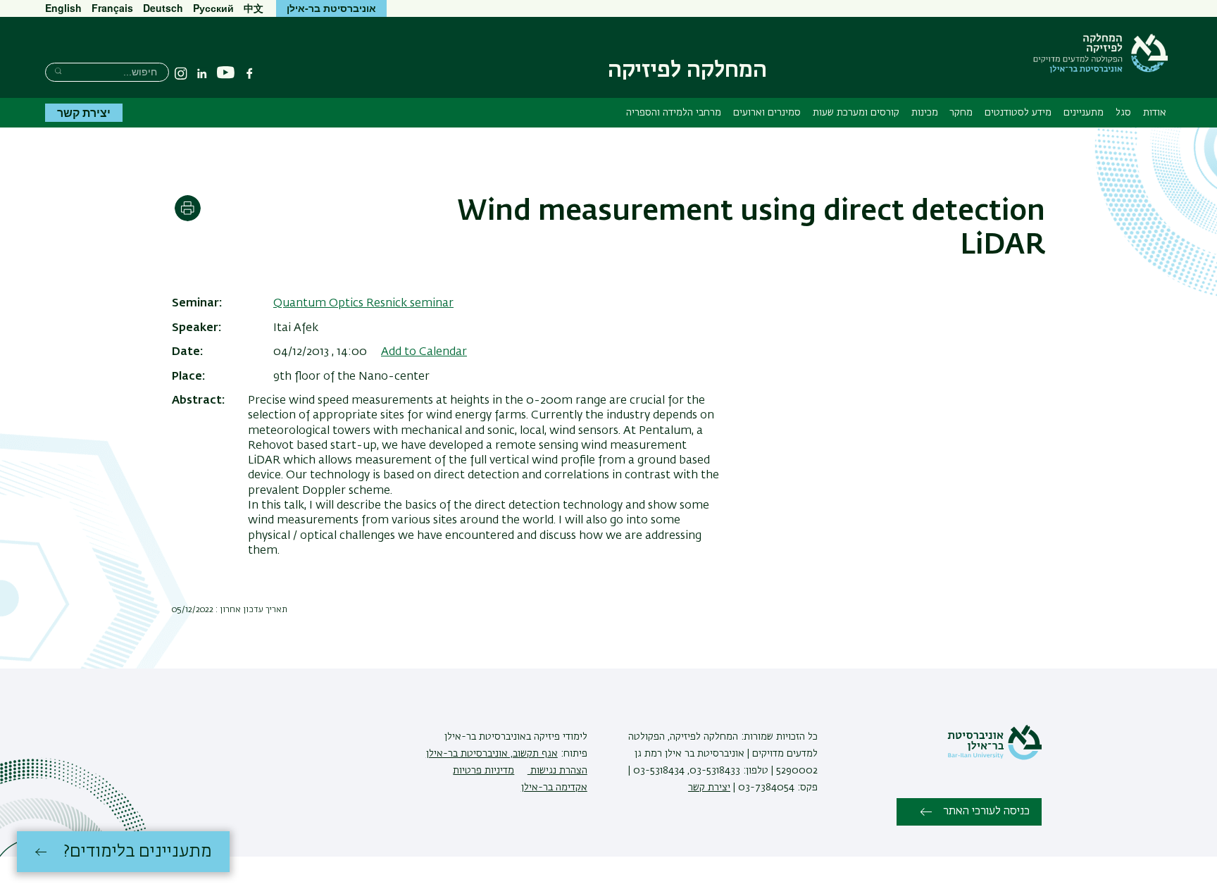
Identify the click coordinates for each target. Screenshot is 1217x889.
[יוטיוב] (226, 73)
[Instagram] (181, 73)
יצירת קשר (84, 112)
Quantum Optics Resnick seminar (363, 303)
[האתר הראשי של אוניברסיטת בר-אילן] (994, 757)
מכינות (924, 113)
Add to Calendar (424, 352)
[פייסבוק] (249, 73)
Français (112, 8)
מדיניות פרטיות (483, 771)
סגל (1123, 113)
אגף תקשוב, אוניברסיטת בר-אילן (492, 754)
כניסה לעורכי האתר (986, 811)
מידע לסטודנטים (1018, 113)
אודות (1154, 113)
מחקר (961, 113)
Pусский (213, 8)
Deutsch (163, 8)
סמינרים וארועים (767, 113)
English (63, 8)
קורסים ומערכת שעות (856, 113)
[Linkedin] (202, 73)
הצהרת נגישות (557, 771)
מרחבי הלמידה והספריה (673, 113)
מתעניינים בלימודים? (137, 851)
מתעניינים (1083, 113)
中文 (253, 8)
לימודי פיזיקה (559, 737)
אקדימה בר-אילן (554, 787)
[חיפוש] (58, 70)
